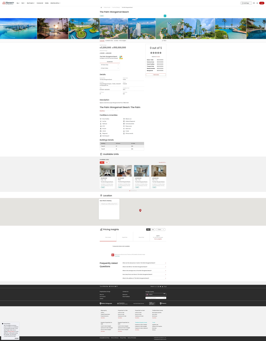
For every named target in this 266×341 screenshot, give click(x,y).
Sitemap (154, 329)
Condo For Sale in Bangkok (106, 326)
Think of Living (106, 303)
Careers (101, 298)
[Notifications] (257, 3)
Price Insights (122, 40)
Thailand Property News (105, 314)
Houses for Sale (121, 314)
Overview (102, 40)
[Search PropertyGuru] (164, 297)
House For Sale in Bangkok (106, 329)
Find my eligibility (158, 239)
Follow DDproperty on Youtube (160, 286)
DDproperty (104, 310)
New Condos (154, 314)
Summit (139, 303)
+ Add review (156, 74)
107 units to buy (104, 64)
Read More (102, 110)
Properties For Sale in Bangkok (141, 326)
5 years (159, 229)
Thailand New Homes (157, 310)
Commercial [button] (40, 3)
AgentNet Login (155, 324)
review (158, 56)
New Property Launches (156, 312)
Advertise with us (54, 3)
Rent (107, 162)
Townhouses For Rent (139, 316)
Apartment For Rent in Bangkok (124, 327)
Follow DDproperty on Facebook (156, 286)
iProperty (163, 303)
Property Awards (122, 303)
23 (102, 35)
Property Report (152, 303)
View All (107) (162, 162)
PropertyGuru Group (105, 291)
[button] (140, 210)
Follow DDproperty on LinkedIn (162, 286)
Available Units (109, 40)
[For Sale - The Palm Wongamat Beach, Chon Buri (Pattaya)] (107, 171)
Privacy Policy (11, 331)
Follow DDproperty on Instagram (158, 286)
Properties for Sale (122, 310)
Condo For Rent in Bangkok (123, 326)
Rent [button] (23, 3)
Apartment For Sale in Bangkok (107, 327)
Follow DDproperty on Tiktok (165, 286)
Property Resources (104, 316)
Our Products (102, 296)
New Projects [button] (30, 3)
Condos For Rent (138, 312)
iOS (117, 286)
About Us (102, 294)
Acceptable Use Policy (104, 337)
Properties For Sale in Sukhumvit (141, 328)
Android (112, 286)
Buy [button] (18, 3)
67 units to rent (104, 68)
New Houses (154, 316)
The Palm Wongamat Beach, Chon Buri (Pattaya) (111, 181)
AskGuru (102, 312)
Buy (102, 162)
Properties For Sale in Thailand (141, 324)
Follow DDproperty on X (164, 286)
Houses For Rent (138, 314)
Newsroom (125, 294)
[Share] (165, 16)
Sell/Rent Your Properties (157, 326)
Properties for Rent (140, 310)
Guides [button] (47, 3)
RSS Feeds (154, 328)
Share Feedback (126, 296)
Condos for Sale (121, 312)
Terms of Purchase (132, 337)
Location (116, 40)
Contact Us (125, 291)
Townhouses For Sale (122, 316)
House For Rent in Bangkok (123, 329)
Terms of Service (114, 337)
